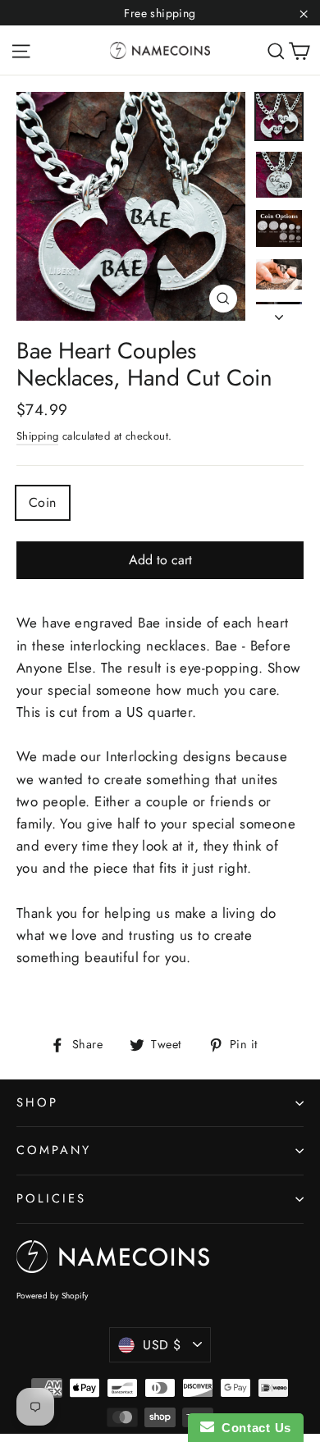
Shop (37, 1102)
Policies (51, 1198)
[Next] (279, 312)
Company (53, 1150)
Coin (43, 502)
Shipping (37, 436)
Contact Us (252, 1428)
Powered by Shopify (52, 1295)
